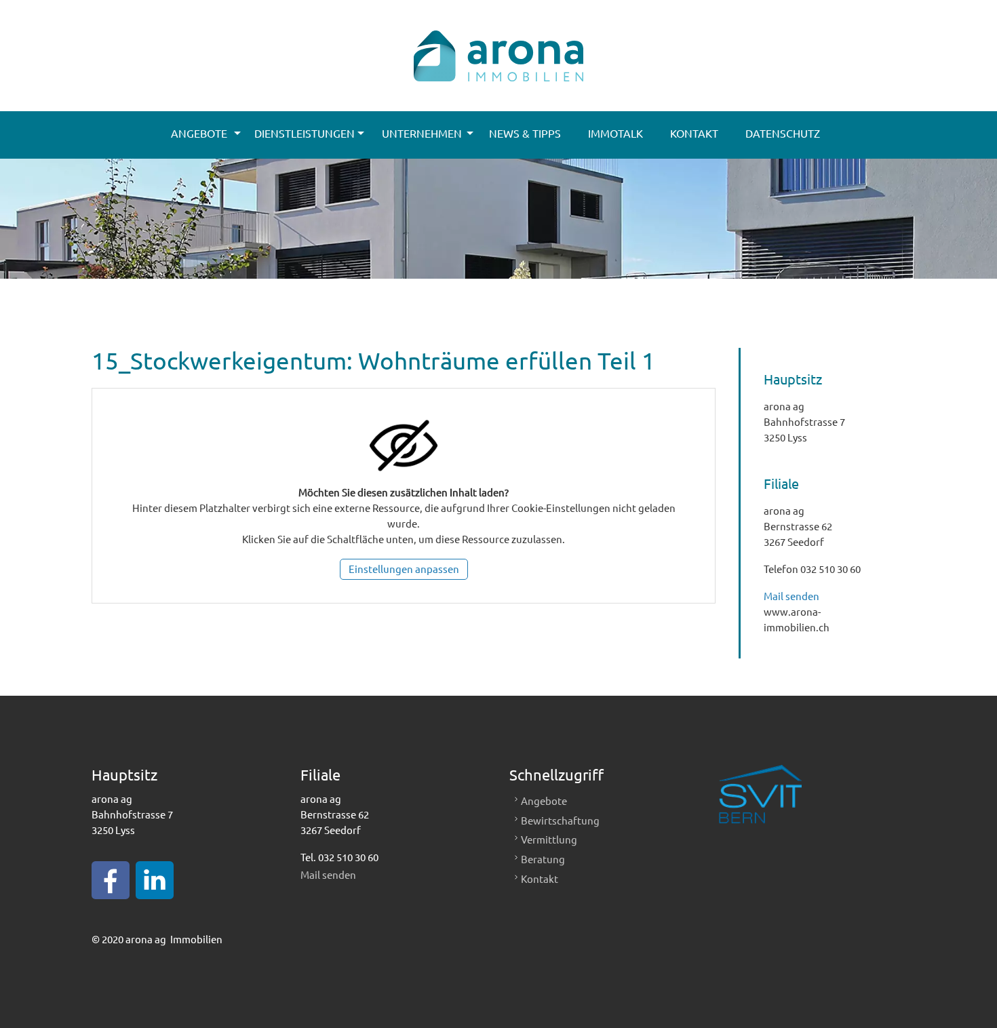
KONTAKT (694, 133)
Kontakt (539, 878)
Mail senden (791, 595)
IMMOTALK (615, 133)
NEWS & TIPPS (525, 133)
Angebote (544, 800)
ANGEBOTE (199, 133)
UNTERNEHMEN (422, 133)
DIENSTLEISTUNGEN (304, 133)
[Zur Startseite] (498, 40)
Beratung (543, 858)
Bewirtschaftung (560, 820)
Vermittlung (549, 839)
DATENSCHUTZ (782, 133)
